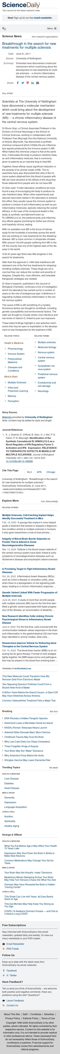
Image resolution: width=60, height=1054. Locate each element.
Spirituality (9, 821)
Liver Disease (11, 778)
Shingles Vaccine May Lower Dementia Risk (27, 760)
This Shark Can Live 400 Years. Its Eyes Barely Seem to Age (28, 898)
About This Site (12, 1014)
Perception (13, 401)
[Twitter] (22, 83)
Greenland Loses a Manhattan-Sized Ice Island (28, 723)
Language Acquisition (15, 807)
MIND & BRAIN (8, 792)
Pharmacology (15, 348)
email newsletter (43, 17)
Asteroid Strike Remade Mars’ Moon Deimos (27, 732)
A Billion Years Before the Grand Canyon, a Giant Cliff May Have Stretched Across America (30, 694)
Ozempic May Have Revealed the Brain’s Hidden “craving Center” (29, 886)
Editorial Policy (30, 1018)
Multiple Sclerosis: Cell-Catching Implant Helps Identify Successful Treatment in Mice (28, 516)
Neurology (43, 391)
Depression (10, 802)
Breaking (7, 711)
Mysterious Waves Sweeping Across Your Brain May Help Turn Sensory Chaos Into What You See (30, 878)
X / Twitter (12, 975)
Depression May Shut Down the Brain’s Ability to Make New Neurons (29, 854)
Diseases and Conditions (15, 369)
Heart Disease (11, 788)
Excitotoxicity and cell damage (47, 384)
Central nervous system (46, 359)
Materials (7, 417)
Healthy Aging (11, 826)
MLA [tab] (29, 472)
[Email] (37, 83)
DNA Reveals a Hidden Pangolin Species (26, 718)
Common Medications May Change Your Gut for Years (29, 862)
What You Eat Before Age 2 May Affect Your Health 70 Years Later (30, 847)
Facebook (12, 970)
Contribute (35, 1014)
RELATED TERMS (41, 336)
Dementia (9, 797)
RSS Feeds (13, 948)
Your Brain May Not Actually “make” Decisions (28, 872)
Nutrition (8, 816)
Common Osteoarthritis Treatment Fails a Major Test (28, 700)
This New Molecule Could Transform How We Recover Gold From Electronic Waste (25, 677)
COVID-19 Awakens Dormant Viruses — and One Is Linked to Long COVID (31, 912)
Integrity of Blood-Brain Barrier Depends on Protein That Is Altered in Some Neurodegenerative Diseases (26, 542)
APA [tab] (39, 472)
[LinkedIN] (32, 83)
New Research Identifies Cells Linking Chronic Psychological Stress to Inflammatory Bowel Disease (27, 619)
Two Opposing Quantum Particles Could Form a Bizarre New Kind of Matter (26, 685)
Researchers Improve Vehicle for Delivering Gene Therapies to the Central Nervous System (29, 644)
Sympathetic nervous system (46, 367)
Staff (25, 1014)
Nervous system (46, 352)
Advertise (49, 1014)
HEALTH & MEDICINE (11, 773)
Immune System (16, 353)
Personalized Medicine (15, 360)
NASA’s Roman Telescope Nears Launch (25, 727)
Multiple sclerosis (47, 342)
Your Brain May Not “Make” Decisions (23, 750)
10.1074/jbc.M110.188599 (19, 461)
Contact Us (12, 1005)
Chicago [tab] (50, 472)
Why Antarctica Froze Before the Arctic (24, 755)
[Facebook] (18, 83)
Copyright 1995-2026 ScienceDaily (24, 1022)
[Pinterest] (27, 83)
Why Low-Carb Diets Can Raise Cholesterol (27, 741)
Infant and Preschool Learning (18, 389)
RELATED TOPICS (11, 336)
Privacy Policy (12, 1018)
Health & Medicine (13, 343)
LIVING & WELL (8, 811)
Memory (12, 396)
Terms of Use (48, 1018)
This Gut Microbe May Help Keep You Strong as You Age (29, 905)
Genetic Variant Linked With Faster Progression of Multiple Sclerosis (29, 594)
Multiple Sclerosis (17, 382)
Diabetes (9, 783)
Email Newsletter (15, 943)
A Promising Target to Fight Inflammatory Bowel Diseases (28, 570)
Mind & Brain (11, 376)
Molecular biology (47, 347)
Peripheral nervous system (48, 375)
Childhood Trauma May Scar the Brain (24, 737)
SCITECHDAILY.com (22, 668)
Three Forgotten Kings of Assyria (21, 746)
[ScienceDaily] (21, 5)
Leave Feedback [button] (15, 1000)
